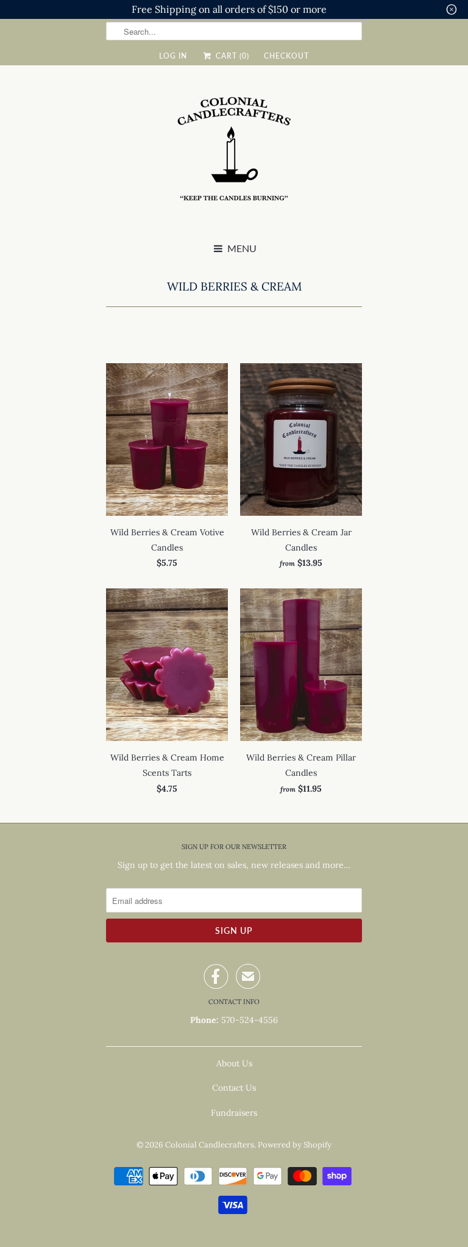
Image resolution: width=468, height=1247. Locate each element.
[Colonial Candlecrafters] (234, 155)
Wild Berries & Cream (234, 286)
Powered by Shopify (295, 1145)
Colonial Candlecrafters (209, 1145)
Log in (173, 55)
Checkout (286, 55)
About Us (234, 1063)
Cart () (231, 55)
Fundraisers (234, 1112)
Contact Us (234, 1087)
